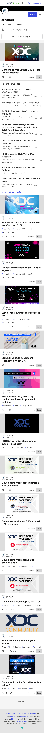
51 (6, 651)
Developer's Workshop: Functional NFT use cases (20, 484)
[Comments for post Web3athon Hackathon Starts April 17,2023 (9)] (10, 282)
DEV (12, 719)
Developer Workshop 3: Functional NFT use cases (21, 522)
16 (6, 236)
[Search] (23, 3)
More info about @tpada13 (22, 36)
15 (6, 693)
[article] (22, 61)
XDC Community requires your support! (18, 642)
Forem (12, 717)
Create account (34, 3)
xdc (30, 406)
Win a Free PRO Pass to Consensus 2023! (21, 314)
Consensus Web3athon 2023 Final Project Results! (21, 71)
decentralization (14, 647)
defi (34, 566)
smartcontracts (25, 566)
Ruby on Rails (22, 721)
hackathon (6, 229)
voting (10, 447)
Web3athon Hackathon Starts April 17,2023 (21, 269)
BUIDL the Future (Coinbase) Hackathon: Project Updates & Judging (18, 399)
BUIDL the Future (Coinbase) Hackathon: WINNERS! (17, 359)
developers (12, 566)
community (29, 447)
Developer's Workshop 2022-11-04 (21, 601)
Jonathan (9, 64)
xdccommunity (8, 232)
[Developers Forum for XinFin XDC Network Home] (13, 3)
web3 (29, 229)
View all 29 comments (11, 192)
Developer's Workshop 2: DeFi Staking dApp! (18, 561)
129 (14, 651)
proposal (37, 647)
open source (24, 717)
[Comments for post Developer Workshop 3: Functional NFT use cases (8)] (10, 529)
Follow (32, 14)
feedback (19, 447)
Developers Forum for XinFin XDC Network (21, 713)
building (23, 406)
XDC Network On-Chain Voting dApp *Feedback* (19, 442)
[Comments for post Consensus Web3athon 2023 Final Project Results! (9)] (10, 77)
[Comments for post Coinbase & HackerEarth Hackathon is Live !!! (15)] (11, 693)
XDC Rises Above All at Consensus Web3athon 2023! (21, 224)
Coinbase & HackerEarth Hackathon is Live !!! (21, 683)
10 (6, 609)
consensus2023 (19, 229)
